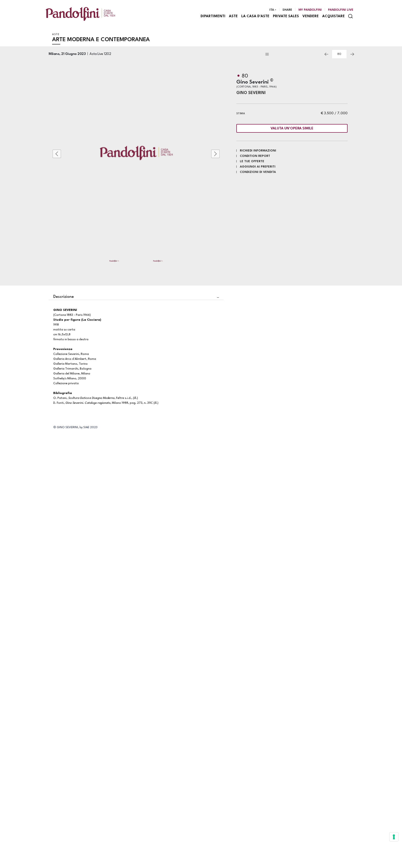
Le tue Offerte (252, 161)
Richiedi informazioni (258, 150)
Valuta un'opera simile (292, 128)
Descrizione (63, 297)
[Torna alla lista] (293, 54)
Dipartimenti (213, 16)
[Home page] (80, 14)
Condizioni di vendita (258, 172)
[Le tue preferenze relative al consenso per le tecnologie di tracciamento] (393, 836)
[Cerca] (350, 16)
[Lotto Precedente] (326, 54)
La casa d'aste (255, 16)
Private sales (286, 16)
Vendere (310, 16)
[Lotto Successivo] (352, 54)
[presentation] (57, 154)
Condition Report (255, 156)
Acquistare (333, 16)
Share (287, 9)
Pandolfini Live (340, 9)
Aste (233, 16)
